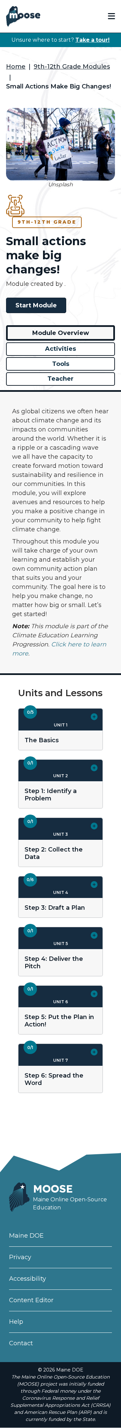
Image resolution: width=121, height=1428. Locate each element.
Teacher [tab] (60, 378)
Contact (21, 1343)
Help (16, 1321)
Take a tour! (92, 40)
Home (16, 66)
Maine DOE (26, 1235)
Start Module (36, 305)
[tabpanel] (60, 532)
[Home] (23, 16)
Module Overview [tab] (60, 333)
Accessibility (27, 1278)
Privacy (20, 1257)
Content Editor (31, 1300)
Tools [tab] (60, 364)
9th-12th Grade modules (72, 66)
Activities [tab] (60, 348)
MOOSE (53, 1188)
